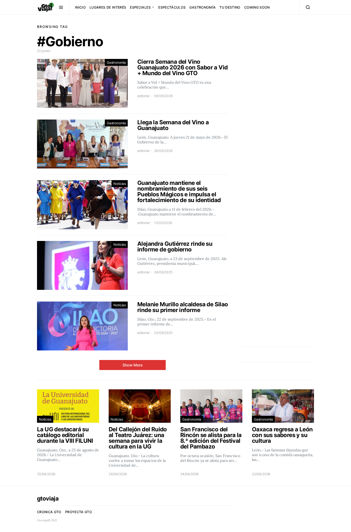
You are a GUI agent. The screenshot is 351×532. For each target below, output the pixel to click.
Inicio (80, 7)
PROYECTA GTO (78, 512)
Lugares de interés (108, 7)
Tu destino (229, 7)
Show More (132, 365)
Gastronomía (202, 7)
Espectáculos (172, 7)
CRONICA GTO (49, 512)
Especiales (140, 7)
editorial (143, 96)
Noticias (119, 184)
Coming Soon (257, 7)
